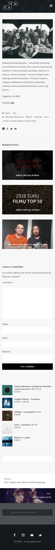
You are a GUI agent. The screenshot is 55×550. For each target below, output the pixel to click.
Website (6, 351)
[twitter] (40, 535)
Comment (7, 282)
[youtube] (31, 537)
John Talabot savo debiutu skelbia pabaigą (24, 481)
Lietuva (46, 117)
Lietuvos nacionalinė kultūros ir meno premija (19, 121)
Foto (14, 113)
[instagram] (23, 535)
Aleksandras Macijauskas (14, 117)
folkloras (29, 117)
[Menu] (51, 5)
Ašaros (7, 113)
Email (5, 338)
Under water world (42, 496)
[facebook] (15, 535)
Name (5, 324)
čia (12, 102)
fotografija (38, 117)
